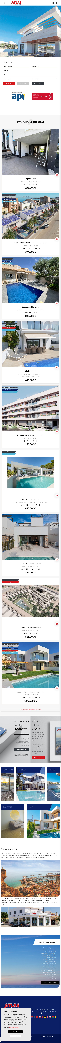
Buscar (9, 83)
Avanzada (37, 83)
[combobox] (30, 62)
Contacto (52, 1011)
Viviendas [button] (39, 1009)
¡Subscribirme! (21, 749)
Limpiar (23, 83)
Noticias (50, 1009)
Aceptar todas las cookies (15, 1031)
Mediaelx (50, 1036)
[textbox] (31, 62)
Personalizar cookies (15, 1036)
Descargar (38, 757)
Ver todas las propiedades (30, 709)
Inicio (31, 1009)
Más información (14, 1027)
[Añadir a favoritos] (57, 174)
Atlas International (16, 3)
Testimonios (41, 1011)
